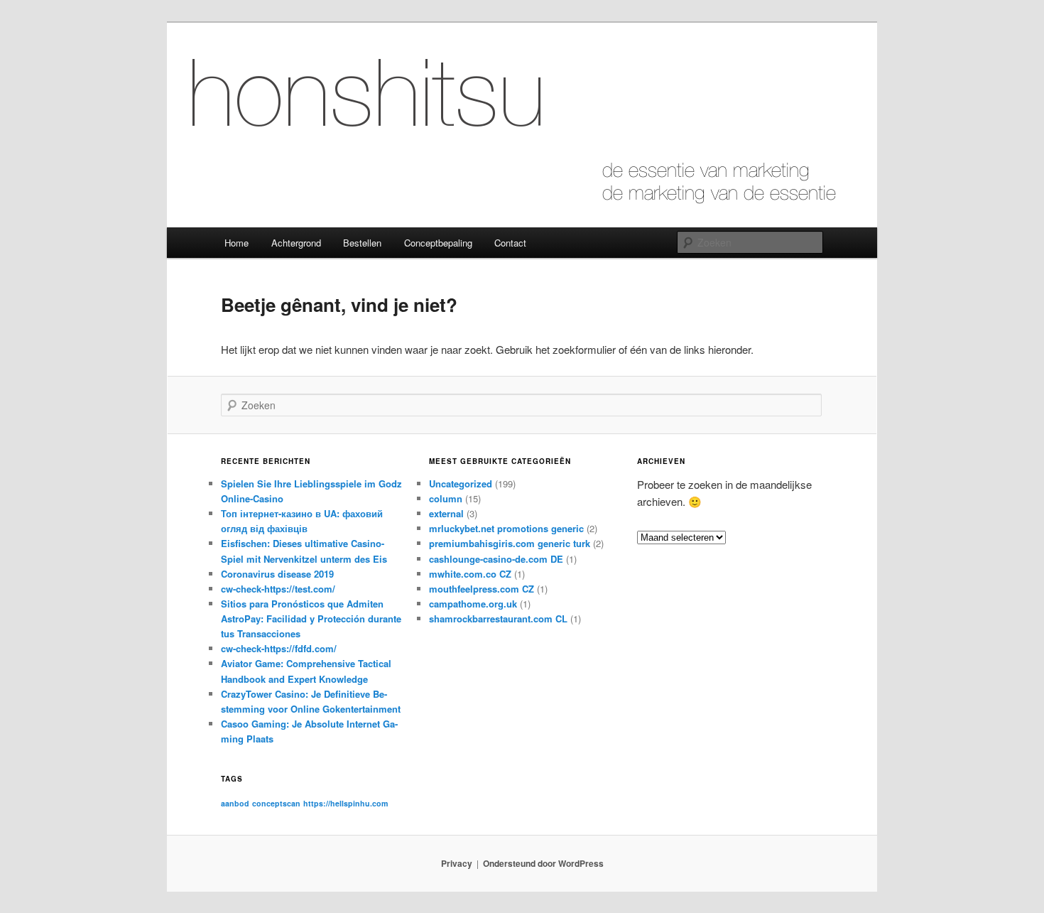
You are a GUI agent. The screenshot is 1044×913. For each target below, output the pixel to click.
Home (236, 242)
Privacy (456, 863)
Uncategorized (460, 483)
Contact (510, 242)
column (445, 498)
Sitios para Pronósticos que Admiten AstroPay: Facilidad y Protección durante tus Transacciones (311, 618)
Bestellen (362, 242)
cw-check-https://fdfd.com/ (279, 648)
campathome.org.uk (473, 603)
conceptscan (276, 803)
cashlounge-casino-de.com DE (496, 559)
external (446, 513)
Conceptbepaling (438, 242)
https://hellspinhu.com (345, 803)
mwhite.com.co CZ (470, 573)
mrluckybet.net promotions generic (506, 528)
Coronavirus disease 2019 (277, 573)
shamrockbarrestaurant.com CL (498, 618)
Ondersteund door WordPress (543, 863)
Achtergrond (296, 242)
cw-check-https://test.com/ (278, 588)
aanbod (235, 803)
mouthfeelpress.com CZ (481, 588)
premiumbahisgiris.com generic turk (509, 543)
